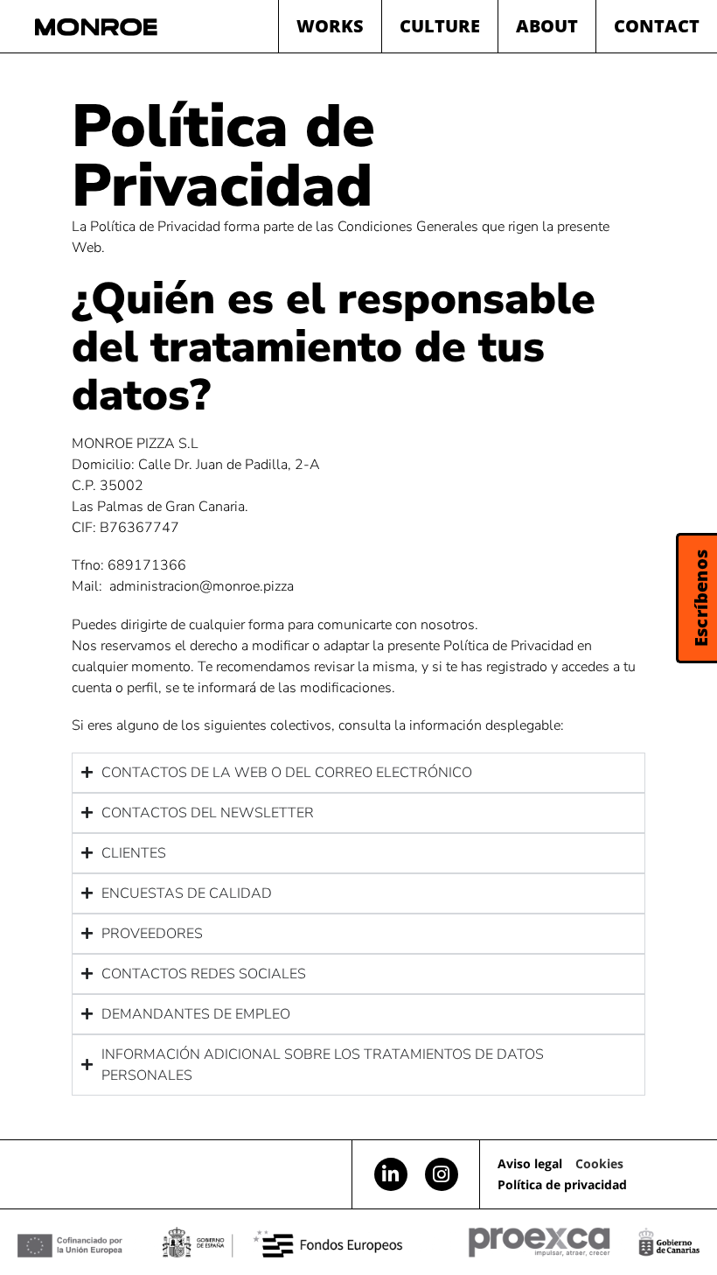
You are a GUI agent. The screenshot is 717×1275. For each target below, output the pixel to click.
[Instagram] (441, 1174)
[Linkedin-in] (390, 1174)
